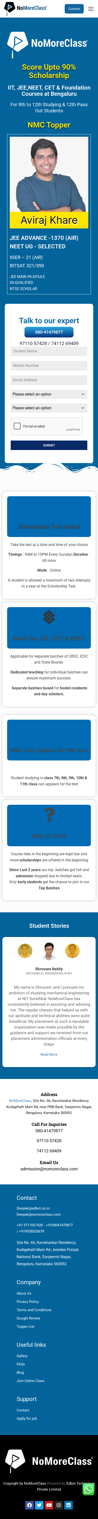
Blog (20, 1372)
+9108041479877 (59, 1225)
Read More (49, 1054)
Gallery (22, 1356)
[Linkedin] (68, 1505)
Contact (74, 9)
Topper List (25, 1326)
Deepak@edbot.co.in (33, 1208)
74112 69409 (49, 1150)
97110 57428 (49, 1140)
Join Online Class (30, 1381)
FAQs (21, 1364)
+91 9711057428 (30, 1225)
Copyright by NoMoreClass (24, 1483)
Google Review (28, 1318)
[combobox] (49, 394)
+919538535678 (31, 1231)
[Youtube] (49, 1505)
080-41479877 (49, 332)
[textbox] (44, 394)
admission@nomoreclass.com (49, 1168)
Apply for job (27, 1418)
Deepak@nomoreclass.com (39, 1214)
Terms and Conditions (34, 1310)
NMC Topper (49, 124)
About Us (24, 1293)
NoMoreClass (20, 1101)
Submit (49, 445)
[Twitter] (39, 1505)
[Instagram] (58, 1505)
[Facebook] (29, 1505)
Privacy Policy (28, 1302)
